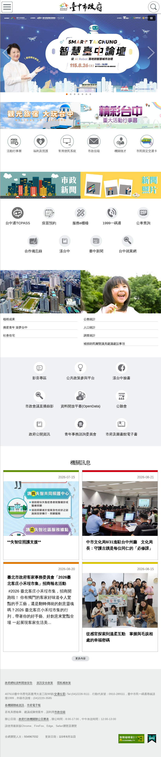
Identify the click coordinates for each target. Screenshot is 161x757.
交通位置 (59, 693)
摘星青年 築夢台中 (15, 327)
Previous (6, 53)
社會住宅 (9, 335)
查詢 (153, 7)
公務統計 (89, 319)
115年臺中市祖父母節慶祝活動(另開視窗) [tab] (78, 94)
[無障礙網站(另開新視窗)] (131, 738)
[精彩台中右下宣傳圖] (120, 115)
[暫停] (152, 18)
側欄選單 (7, 7)
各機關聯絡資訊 (14, 705)
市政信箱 (59, 712)
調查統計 (89, 335)
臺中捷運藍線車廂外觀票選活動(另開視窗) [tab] (74, 94)
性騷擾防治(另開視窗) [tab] (70, 94)
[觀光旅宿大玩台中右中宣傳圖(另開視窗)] (40, 115)
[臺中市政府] (80, 7)
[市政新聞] (40, 185)
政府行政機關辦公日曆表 (34, 719)
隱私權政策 (64, 682)
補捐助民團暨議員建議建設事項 (104, 343)
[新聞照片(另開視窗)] (120, 185)
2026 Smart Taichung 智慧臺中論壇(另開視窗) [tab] (67, 94)
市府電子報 (34, 705)
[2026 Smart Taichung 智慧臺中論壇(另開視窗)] (78, 53)
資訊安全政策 (45, 682)
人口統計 (89, 327)
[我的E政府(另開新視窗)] (152, 738)
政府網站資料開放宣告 (18, 682)
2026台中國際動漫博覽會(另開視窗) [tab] (86, 94)
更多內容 (80, 658)
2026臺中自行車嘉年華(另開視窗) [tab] (90, 94)
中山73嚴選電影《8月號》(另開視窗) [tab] (82, 94)
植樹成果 (9, 319)
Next (151, 53)
